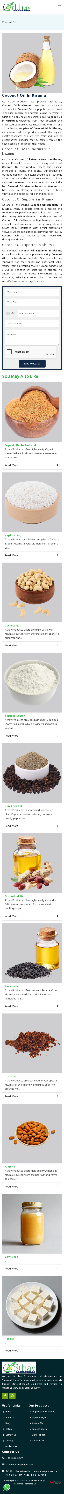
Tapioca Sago (14, 536)
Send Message (32, 364)
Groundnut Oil (14, 896)
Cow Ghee (11, 1257)
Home (8, 1412)
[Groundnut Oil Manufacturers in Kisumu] (32, 863)
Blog (7, 1423)
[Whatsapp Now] (6, 1487)
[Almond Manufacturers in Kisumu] (32, 1133)
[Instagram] (12, 1396)
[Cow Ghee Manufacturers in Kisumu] (32, 1223)
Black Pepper (13, 806)
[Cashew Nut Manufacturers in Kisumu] (32, 592)
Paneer (9, 1339)
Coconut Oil (38, 1441)
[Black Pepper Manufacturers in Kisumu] (32, 773)
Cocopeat (11, 1077)
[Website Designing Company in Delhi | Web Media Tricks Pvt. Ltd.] (56, 1482)
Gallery (8, 1429)
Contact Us (10, 1435)
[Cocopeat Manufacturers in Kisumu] (32, 1043)
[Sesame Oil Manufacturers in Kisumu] (32, 953)
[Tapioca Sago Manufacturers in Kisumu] (32, 502)
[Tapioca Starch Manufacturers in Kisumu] (32, 682)
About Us (9, 1417)
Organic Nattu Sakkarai (20, 445)
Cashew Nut (13, 626)
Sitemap (9, 1441)
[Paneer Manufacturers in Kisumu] (32, 1305)
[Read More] (57, 465)
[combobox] (11, 313)
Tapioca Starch (15, 716)
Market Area (11, 1446)
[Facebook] (5, 1396)
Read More (11, 465)
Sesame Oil (12, 986)
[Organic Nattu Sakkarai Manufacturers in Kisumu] (32, 412)
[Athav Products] (16, 7)
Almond (10, 1167)
